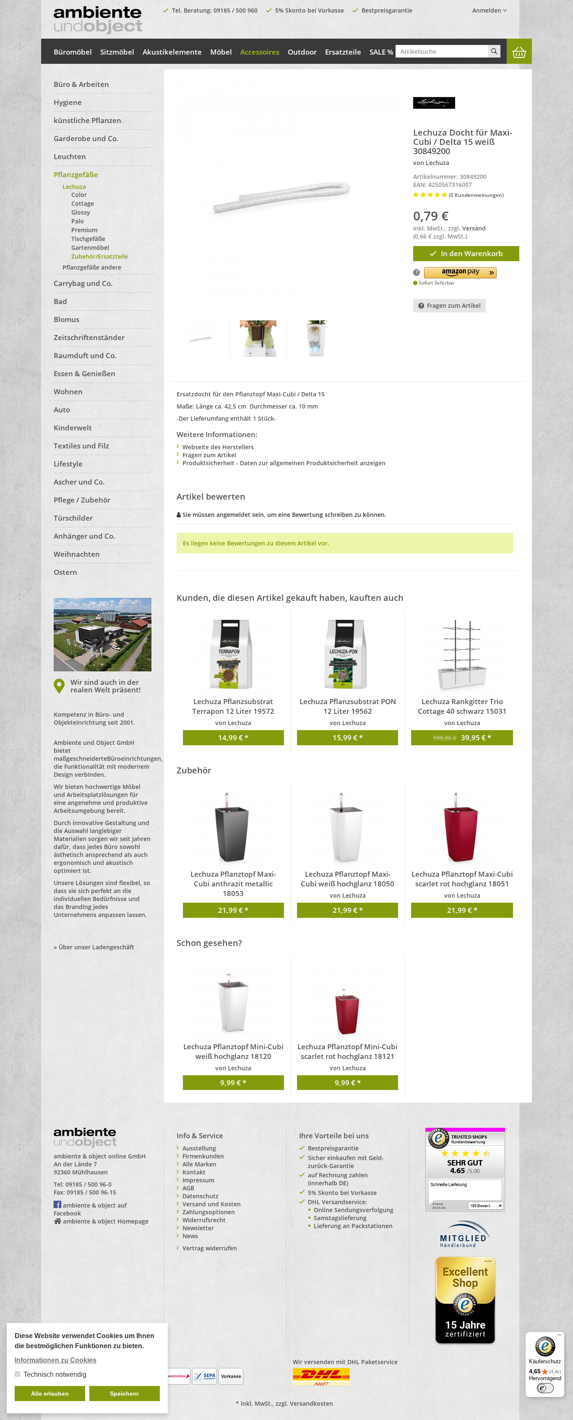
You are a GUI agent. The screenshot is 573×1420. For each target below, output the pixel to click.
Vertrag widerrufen (209, 1248)
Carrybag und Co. (83, 283)
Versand (474, 228)
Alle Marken (199, 1164)
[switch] (545, 1388)
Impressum (198, 1180)
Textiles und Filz (81, 446)
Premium (84, 230)
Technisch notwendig (54, 1374)
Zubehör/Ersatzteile (99, 256)
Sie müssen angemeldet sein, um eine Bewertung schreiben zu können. (284, 515)
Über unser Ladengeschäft (96, 947)
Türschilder (73, 518)
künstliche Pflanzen (87, 120)
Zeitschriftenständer (89, 337)
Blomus (66, 319)
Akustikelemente (172, 52)
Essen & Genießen (84, 373)
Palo (77, 221)
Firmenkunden (203, 1156)
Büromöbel (73, 52)
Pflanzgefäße (76, 174)
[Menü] (560, 1337)
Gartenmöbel (90, 248)
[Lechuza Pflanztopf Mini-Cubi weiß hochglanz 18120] (233, 1002)
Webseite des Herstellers (218, 447)
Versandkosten (311, 1403)
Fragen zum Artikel (454, 305)
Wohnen (68, 391)
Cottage (82, 203)
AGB (188, 1188)
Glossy (80, 212)
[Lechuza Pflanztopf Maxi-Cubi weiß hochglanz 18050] (347, 829)
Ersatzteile (343, 52)
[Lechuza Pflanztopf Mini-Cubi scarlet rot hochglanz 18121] (347, 1002)
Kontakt (194, 1172)
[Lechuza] (434, 102)
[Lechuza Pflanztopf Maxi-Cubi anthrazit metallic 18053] (233, 829)
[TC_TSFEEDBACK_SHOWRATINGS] (465, 1169)
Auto (62, 409)
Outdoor (302, 52)
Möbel (221, 52)
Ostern (65, 572)
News (190, 1236)
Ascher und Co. (79, 482)
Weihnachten (77, 554)
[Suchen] (494, 51)
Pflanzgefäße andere (92, 267)
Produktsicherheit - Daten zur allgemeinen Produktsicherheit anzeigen (283, 463)
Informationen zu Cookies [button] (55, 1360)
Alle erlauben (50, 1393)
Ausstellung (199, 1148)
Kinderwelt (73, 427)
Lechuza (74, 187)
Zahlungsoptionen (208, 1212)
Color (79, 195)
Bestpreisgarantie (387, 10)
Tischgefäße (88, 239)
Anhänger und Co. (84, 536)
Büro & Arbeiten (81, 84)
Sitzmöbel (117, 52)
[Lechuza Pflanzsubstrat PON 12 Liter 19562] (347, 657)
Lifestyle (68, 464)
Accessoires (259, 52)
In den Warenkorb (472, 253)
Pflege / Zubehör (82, 500)
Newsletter (198, 1228)
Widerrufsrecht (204, 1220)
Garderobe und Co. (86, 138)
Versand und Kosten (211, 1204)
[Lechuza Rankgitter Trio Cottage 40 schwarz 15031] (462, 657)
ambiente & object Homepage (105, 1221)
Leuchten (70, 156)
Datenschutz (200, 1196)
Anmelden (487, 10)
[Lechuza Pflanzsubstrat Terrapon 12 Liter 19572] (233, 657)
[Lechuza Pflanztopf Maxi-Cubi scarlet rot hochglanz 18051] (462, 829)
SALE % (381, 52)
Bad (60, 301)
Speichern (124, 1393)
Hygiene (68, 102)
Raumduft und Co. (85, 355)
